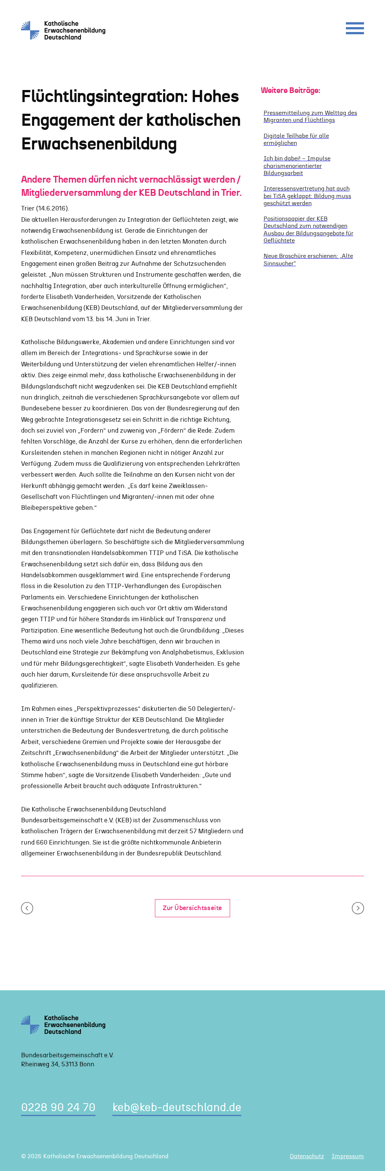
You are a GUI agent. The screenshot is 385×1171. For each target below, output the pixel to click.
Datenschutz (307, 1156)
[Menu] (355, 30)
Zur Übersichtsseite (192, 908)
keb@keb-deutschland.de (176, 1107)
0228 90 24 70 (58, 1107)
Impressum (348, 1156)
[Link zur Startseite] (66, 30)
